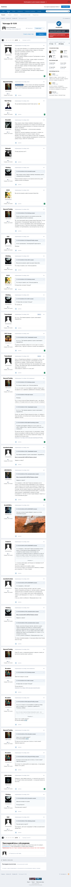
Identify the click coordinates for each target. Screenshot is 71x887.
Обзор (8, 11)
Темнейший (13, 27)
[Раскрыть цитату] (17, 171)
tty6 (8, 236)
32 (8, 112)
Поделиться (30, 28)
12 (8, 517)
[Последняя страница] (20, 40)
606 (9, 787)
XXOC (8, 190)
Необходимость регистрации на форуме (34, 2)
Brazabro (8, 668)
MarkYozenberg (31, 422)
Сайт (3, 11)
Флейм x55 (18, 29)
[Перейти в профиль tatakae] (61, 52)
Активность (20, 11)
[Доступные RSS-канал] (68, 874)
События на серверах (30, 11)
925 (9, 132)
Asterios (4, 7)
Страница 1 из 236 (26, 40)
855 (9, 93)
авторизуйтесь (6, 846)
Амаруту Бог (66, 56)
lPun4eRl (8, 120)
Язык (28, 882)
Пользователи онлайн (25, 14)
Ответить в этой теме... (16, 853)
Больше (39, 11)
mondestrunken (8, 447)
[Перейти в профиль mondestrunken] (8, 452)
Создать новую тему (28, 34)
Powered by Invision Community (35, 884)
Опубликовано (22, 45)
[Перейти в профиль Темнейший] (3, 28)
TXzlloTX (8, 541)
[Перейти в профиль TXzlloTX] (8, 547)
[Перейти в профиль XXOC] (8, 195)
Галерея (9, 14)
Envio (54, 55)
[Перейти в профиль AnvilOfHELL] (8, 510)
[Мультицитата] (16, 95)
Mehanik (8, 148)
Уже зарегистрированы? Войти (51, 6)
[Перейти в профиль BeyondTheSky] (8, 86)
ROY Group (8, 333)
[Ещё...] (44, 45)
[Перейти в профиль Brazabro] (8, 673)
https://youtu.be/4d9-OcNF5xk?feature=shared (26, 457)
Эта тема (63, 11)
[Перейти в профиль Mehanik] (8, 153)
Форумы (3, 14)
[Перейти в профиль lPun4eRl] (8, 125)
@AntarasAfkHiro (19, 84)
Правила (16, 14)
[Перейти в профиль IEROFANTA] (8, 475)
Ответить (41, 34)
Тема (33, 882)
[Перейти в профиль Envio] (50, 56)
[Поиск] (68, 11)
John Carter (8, 775)
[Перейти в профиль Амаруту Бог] (61, 56)
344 (9, 248)
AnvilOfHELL (8, 505)
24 (8, 553)
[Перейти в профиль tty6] (8, 241)
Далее (16, 40)
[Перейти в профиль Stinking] (8, 172)
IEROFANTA (8, 470)
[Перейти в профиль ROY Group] (8, 338)
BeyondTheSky (8, 81)
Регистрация (66, 6)
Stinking (8, 167)
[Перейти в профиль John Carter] (8, 780)
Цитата (19, 95)
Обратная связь (40, 882)
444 (9, 202)
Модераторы (35, 14)
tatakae (65, 50)
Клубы (13, 11)
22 (8, 179)
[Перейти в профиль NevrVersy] (8, 106)
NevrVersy (8, 101)
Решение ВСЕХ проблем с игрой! (57, 31)
